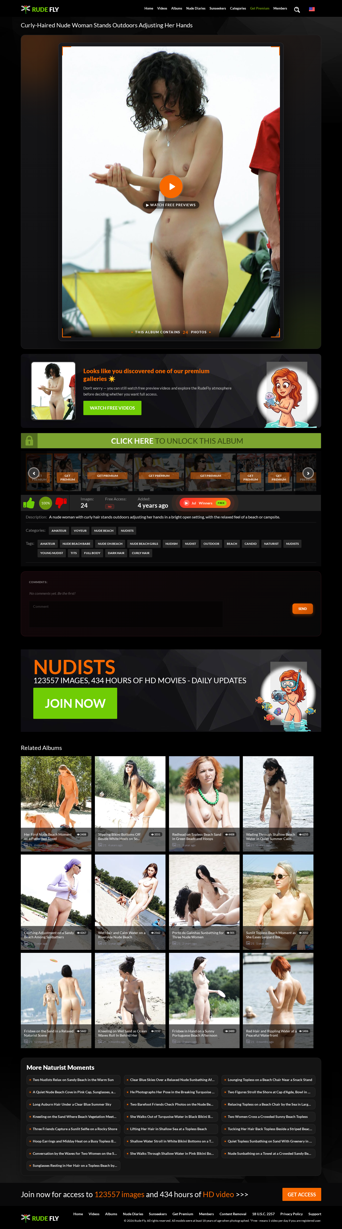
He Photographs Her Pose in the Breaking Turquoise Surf (174, 1092)
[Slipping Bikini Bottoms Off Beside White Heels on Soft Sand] (131, 849)
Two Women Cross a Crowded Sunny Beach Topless (268, 1116)
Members (280, 8)
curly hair (140, 553)
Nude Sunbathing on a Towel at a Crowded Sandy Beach (271, 1153)
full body (92, 553)
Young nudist (51, 553)
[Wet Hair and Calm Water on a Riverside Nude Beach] (131, 948)
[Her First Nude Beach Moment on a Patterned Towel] (57, 849)
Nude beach (103, 530)
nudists (292, 544)
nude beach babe (76, 544)
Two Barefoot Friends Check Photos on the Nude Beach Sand (174, 1104)
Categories (238, 8)
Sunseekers (218, 8)
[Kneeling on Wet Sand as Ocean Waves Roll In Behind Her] (131, 1046)
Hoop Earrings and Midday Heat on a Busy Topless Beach (76, 1141)
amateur (47, 544)
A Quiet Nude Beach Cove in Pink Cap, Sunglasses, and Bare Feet (76, 1092)
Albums (176, 8)
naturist (271, 544)
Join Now (75, 703)
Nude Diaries (196, 8)
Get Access (302, 1194)
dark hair (116, 553)
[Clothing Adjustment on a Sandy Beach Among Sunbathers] (57, 948)
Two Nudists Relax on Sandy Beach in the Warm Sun (73, 1080)
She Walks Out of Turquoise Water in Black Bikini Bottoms (174, 1116)
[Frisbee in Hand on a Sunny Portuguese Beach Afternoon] (205, 1046)
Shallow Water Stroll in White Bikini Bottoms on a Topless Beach (174, 1141)
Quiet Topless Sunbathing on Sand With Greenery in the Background (271, 1141)
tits (74, 553)
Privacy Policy (291, 1214)
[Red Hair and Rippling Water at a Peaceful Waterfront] (279, 1046)
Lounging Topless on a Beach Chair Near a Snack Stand (270, 1080)
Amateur (59, 530)
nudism (171, 544)
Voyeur (80, 530)
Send (302, 609)
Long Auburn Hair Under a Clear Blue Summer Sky (72, 1104)
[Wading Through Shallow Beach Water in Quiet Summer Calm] (279, 849)
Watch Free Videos (112, 408)
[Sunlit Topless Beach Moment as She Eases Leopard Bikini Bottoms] (279, 948)
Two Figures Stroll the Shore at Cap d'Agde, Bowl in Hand (271, 1092)
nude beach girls (144, 544)
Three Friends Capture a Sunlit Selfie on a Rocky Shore (75, 1129)
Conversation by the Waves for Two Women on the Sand (76, 1153)
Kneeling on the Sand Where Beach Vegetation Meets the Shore (76, 1116)
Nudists (127, 530)
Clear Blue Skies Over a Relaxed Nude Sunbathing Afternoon (174, 1080)
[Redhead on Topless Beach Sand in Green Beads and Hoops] (205, 849)
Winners (205, 503)
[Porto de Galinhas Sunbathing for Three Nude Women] (205, 948)
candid (251, 544)
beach (232, 544)
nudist (190, 544)
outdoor (211, 544)
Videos (162, 8)
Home (148, 8)
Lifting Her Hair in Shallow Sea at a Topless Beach (168, 1129)
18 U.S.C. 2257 (263, 1214)
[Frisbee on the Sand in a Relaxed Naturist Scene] (57, 1046)
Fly (45, 9)
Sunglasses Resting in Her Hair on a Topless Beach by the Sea (76, 1165)
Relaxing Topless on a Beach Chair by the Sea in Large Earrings (271, 1104)
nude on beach (110, 544)
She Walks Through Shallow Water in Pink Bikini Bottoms (174, 1153)
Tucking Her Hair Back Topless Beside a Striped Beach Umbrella (271, 1129)
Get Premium (259, 8)
